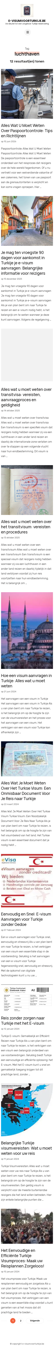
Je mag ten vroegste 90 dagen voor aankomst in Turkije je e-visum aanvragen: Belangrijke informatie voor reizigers (23, 263)
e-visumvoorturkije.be (27, 21)
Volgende (35, 1320)
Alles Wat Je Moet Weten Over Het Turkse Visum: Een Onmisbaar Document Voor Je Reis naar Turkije (26, 790)
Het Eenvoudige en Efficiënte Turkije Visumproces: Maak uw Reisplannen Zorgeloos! (22, 1258)
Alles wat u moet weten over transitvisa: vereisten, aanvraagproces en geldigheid (26, 397)
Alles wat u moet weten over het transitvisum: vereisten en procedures (26, 527)
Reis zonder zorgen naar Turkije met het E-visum (23, 1020)
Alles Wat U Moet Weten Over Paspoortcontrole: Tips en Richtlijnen (27, 130)
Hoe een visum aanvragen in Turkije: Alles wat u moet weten (26, 681)
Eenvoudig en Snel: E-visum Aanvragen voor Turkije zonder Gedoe (26, 919)
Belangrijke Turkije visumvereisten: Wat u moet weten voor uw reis (26, 1148)
